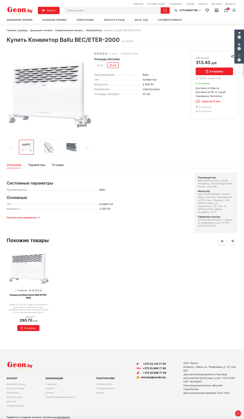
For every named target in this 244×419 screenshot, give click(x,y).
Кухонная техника (54, 19)
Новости (49, 388)
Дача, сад (141, 19)
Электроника (85, 19)
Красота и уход (114, 19)
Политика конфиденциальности (60, 397)
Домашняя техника (20, 19)
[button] (187, 10)
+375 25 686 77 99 (154, 368)
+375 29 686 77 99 (153, 372)
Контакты (50, 392)
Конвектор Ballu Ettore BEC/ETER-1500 (28, 296)
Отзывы (100, 392)
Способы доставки (105, 388)
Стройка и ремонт (170, 19)
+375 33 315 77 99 (153, 363)
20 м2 (100, 65)
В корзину (216, 71)
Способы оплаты (104, 384)
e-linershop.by (62, 417)
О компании (51, 384)
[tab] (16, 165)
